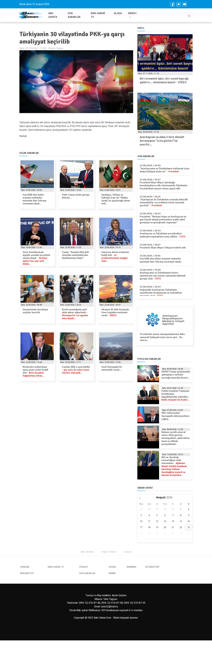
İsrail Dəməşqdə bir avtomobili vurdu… (111, 368)
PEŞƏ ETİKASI (109, 552)
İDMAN (112, 573)
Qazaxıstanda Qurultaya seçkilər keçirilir (35, 311)
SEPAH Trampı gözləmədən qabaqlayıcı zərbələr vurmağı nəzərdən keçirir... (175, 374)
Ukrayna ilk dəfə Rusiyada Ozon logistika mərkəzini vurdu (115, 312)
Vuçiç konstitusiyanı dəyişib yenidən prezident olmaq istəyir (36, 258)
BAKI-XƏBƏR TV (98, 15)
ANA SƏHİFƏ (52, 15)
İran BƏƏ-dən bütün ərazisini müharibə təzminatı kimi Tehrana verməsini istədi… (34, 199)
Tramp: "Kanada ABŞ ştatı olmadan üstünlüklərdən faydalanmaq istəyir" (75, 255)
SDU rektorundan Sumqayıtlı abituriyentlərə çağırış (175, 415)
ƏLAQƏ (118, 13)
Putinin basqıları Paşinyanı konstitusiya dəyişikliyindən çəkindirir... (175, 395)
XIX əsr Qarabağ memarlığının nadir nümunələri (174, 466)
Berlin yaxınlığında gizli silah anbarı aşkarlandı (75, 314)
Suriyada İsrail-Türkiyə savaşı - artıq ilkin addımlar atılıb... (164, 139)
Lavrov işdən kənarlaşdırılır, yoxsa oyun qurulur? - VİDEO (163, 80)
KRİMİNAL (132, 567)
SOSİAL (112, 567)
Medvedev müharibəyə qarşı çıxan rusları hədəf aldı (35, 371)
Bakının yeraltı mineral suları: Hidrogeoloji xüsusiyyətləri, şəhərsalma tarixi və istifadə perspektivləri (175, 438)
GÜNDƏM (24, 567)
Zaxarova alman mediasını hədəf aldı (115, 257)
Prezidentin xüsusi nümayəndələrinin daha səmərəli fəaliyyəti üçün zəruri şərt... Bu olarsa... (162, 337)
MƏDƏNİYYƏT (27, 573)
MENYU (132, 13)
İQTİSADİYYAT (152, 567)
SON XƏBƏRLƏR (74, 15)
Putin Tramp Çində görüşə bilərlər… (75, 196)
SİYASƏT (83, 567)
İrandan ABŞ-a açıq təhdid (76, 369)
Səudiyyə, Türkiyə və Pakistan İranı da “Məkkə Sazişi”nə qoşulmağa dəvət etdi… (115, 199)
